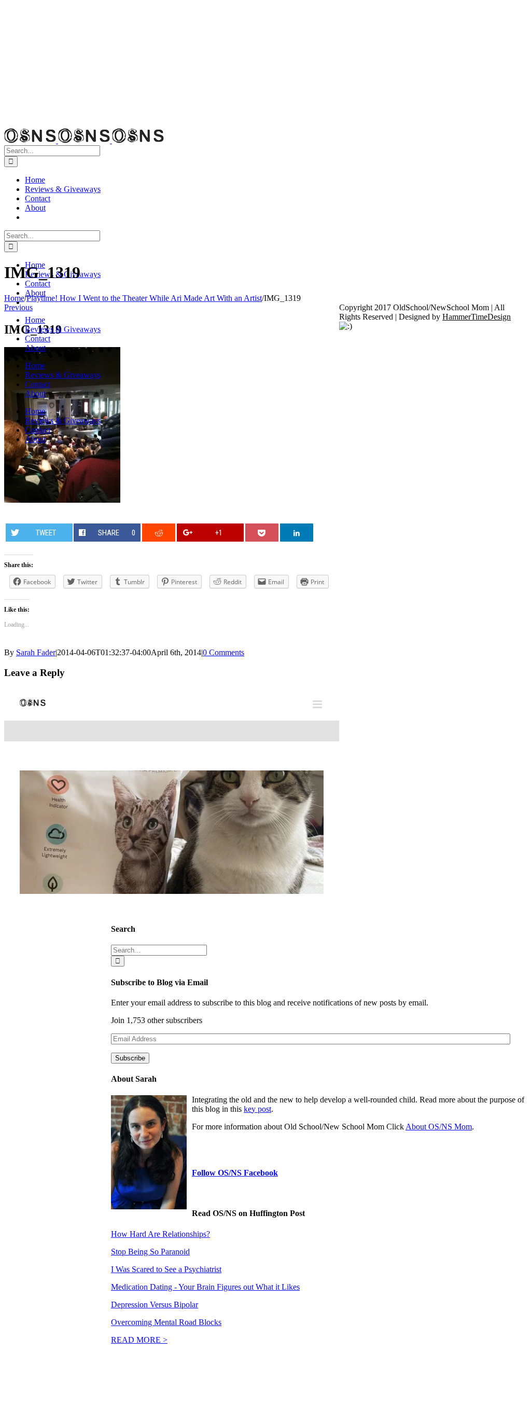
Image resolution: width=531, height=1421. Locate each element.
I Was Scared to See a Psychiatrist (166, 1269)
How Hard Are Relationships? (160, 1234)
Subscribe (130, 1058)
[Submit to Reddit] (159, 532)
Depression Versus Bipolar (154, 1304)
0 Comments (223, 652)
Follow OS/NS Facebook (235, 1172)
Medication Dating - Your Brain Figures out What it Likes (205, 1286)
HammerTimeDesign (476, 316)
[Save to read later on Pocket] (262, 532)
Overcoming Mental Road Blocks (166, 1322)
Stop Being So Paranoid (150, 1251)
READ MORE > (139, 1339)
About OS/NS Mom (439, 1126)
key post (257, 1109)
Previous (18, 307)
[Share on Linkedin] (297, 532)
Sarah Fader (35, 652)
